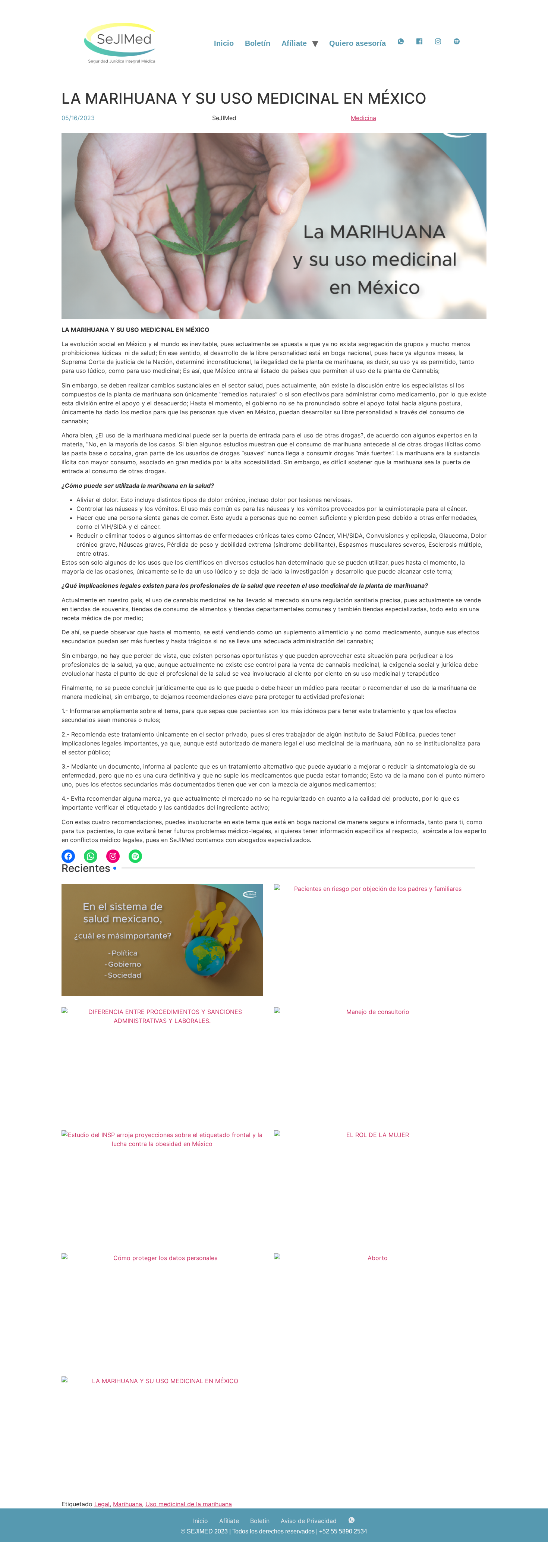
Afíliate (294, 43)
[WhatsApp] (90, 856)
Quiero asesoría (357, 43)
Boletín (257, 43)
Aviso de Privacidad (309, 1520)
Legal (102, 1504)
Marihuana (127, 1504)
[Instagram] (113, 856)
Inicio (224, 43)
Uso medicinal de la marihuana (188, 1504)
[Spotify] (135, 856)
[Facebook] (68, 856)
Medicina (363, 118)
